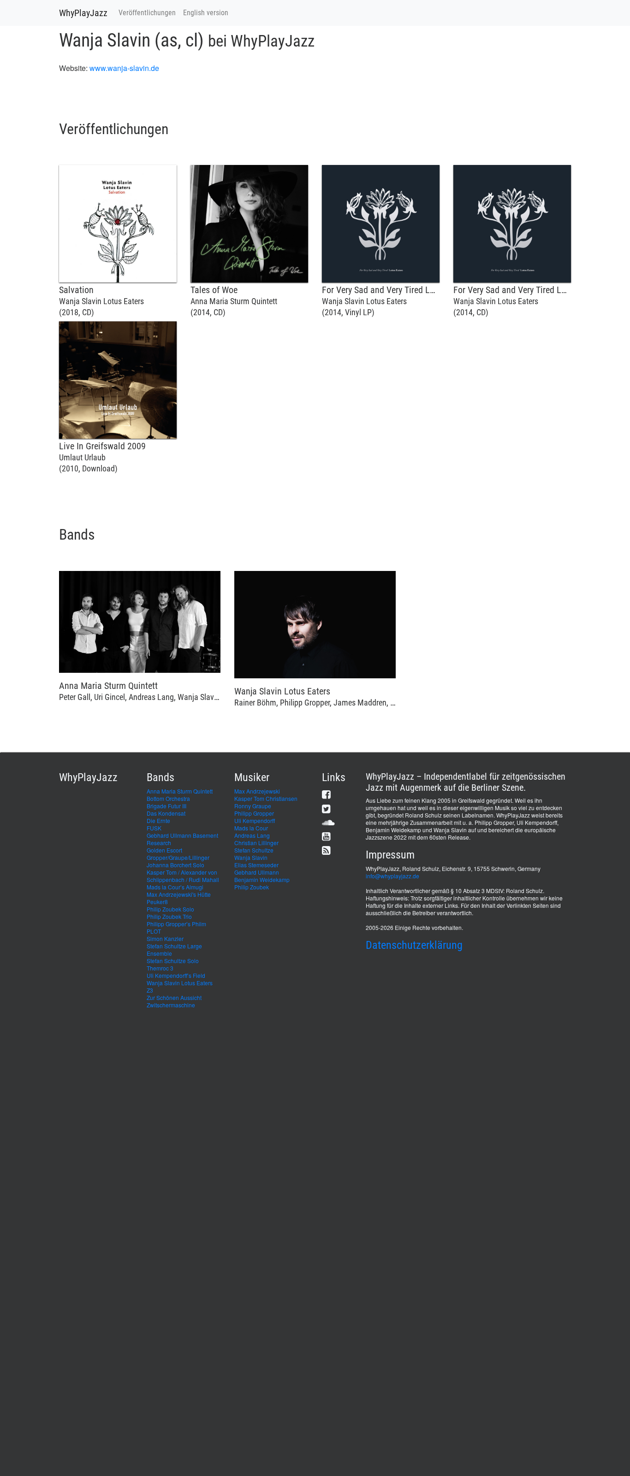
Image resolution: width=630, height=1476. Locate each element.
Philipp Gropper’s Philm (176, 924)
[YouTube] (326, 836)
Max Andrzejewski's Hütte (179, 894)
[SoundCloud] (328, 822)
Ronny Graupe (252, 806)
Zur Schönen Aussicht (174, 997)
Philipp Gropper (254, 813)
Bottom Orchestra (168, 798)
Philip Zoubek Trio (169, 916)
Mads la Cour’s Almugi (175, 887)
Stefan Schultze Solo (173, 960)
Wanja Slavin (250, 857)
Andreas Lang (252, 835)
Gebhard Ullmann (256, 872)
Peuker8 (157, 902)
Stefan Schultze (253, 850)
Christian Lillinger (256, 843)
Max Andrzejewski (257, 791)
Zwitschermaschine (171, 1005)
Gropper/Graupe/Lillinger (178, 857)
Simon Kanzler (165, 938)
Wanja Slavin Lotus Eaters (180, 983)
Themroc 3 (160, 968)
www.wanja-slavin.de (124, 68)
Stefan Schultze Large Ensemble (174, 949)
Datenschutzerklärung (414, 945)
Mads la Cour (251, 828)
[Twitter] (326, 808)
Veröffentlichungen (147, 12)
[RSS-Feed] (326, 850)
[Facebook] (326, 794)
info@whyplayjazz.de (392, 876)
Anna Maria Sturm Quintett (180, 791)
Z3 (150, 990)
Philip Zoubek (251, 887)
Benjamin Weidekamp (262, 879)
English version (205, 12)
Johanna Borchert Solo (175, 865)
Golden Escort (164, 850)
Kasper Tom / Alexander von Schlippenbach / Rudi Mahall (183, 875)
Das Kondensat (166, 813)
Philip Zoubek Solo (170, 909)
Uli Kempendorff (254, 820)
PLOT (154, 931)
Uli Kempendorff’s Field (176, 975)
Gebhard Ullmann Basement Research (182, 839)
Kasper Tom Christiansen (265, 798)
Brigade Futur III (166, 806)
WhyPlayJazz (83, 12)
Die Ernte (158, 820)
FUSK (154, 828)
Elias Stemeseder (256, 865)
